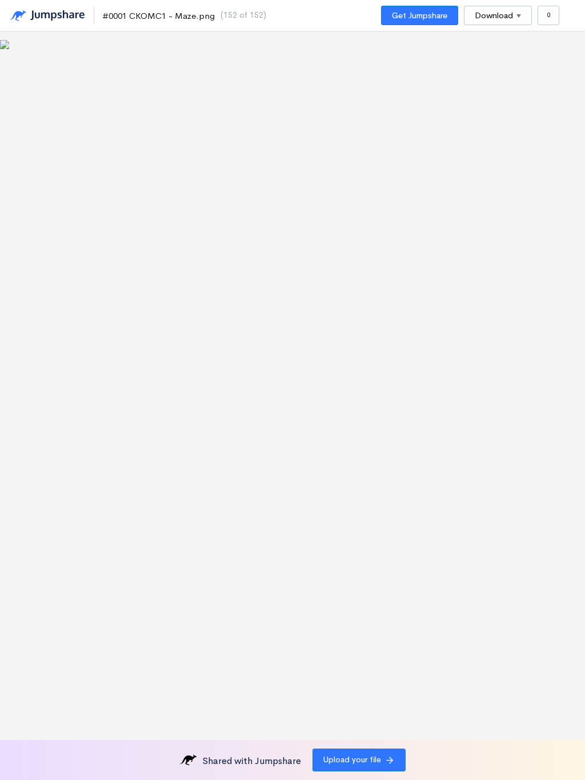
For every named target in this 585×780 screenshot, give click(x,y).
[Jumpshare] (47, 15)
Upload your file (352, 759)
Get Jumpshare (419, 15)
